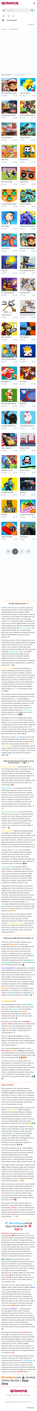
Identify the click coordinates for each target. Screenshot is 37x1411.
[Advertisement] (18, 52)
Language (30, 1407)
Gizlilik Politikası (24, 1395)
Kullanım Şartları (12, 1395)
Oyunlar (31, 24)
